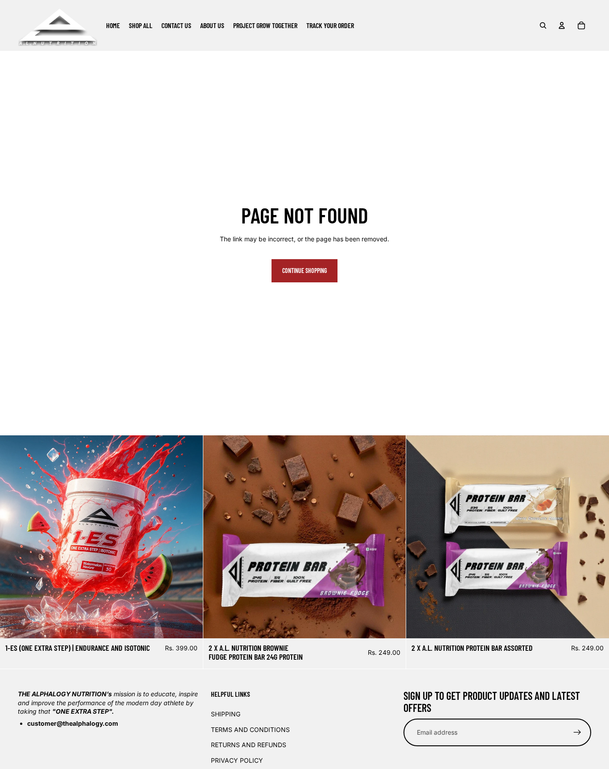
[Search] (543, 25)
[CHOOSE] (189, 624)
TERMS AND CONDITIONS (250, 729)
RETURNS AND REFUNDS (248, 744)
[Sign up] (577, 732)
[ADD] (392, 624)
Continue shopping (304, 270)
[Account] (562, 25)
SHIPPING (225, 714)
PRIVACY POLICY (237, 760)
